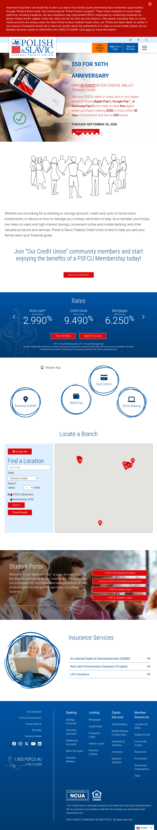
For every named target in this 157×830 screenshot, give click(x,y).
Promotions (140, 758)
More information (85, 131)
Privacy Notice (33, 724)
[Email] (131, 40)
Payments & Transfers (118, 743)
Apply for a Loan (115, 47)
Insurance (117, 751)
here (88, 29)
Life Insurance (79, 674)
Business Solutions (117, 760)
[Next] (143, 316)
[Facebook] (14, 744)
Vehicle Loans (96, 743)
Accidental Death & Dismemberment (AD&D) (100, 658)
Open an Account (130, 47)
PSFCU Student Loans (120, 597)
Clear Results (19, 512)
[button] (126, 467)
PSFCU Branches (23, 494)
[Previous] (14, 316)
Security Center (33, 736)
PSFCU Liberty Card (120, 589)
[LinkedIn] (39, 744)
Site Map (36, 730)
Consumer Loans (94, 735)
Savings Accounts (71, 721)
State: (11, 472)
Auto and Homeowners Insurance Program (99, 666)
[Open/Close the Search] (146, 40)
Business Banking (71, 759)
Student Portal (142, 734)
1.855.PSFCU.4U (28, 759)
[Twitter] (27, 744)
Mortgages (95, 719)
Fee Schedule (34, 711)
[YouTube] (33, 744)
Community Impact (140, 743)
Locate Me (21, 451)
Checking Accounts (71, 732)
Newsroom (140, 751)
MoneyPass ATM (23, 499)
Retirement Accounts (72, 742)
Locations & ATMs (140, 726)
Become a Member (78, 274)
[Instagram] (21, 744)
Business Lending (93, 752)
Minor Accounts (74, 750)
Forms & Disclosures (30, 717)
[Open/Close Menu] (144, 48)
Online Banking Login (100, 48)
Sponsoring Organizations (141, 767)
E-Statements (119, 734)
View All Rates (63, 335)
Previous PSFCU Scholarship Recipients (120, 581)
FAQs (137, 775)
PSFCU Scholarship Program (120, 572)
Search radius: (12, 485)
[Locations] (138, 40)
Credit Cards (95, 726)
